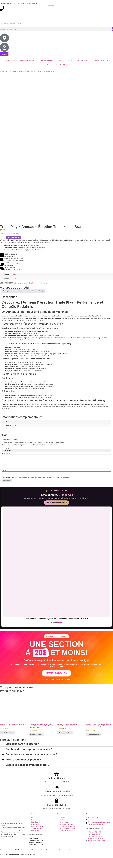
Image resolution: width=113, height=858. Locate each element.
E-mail (4, 470)
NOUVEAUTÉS (10, 60)
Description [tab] (7, 291)
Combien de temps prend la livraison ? (29, 749)
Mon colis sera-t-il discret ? (22, 743)
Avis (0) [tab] (40, 291)
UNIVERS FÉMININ (65, 60)
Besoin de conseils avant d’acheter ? (27, 764)
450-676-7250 (9, 7)
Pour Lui (8, 71)
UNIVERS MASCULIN (46, 60)
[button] (2, 567)
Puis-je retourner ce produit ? (23, 759)
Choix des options (7, 733)
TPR (14, 278)
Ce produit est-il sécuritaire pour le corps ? (31, 754)
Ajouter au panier (14, 237)
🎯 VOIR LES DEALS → (56, 673)
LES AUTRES (64, 64)
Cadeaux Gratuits (56, 778)
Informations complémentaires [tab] (24, 291)
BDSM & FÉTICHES (50, 64)
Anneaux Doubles (41, 283)
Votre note (6, 448)
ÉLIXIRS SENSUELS (101, 60)
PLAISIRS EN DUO (83, 60)
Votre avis (6, 453)
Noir (14, 274)
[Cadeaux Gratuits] (56, 774)
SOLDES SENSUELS (27, 60)
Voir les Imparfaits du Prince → (56, 502)
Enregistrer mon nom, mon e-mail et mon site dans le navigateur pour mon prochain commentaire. (36, 477)
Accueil (2, 71)
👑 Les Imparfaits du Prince (56, 491)
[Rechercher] (112, 29)
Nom (3, 464)
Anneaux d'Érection (18, 71)
